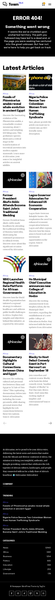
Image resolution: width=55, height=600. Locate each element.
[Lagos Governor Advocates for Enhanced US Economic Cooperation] (40, 180)
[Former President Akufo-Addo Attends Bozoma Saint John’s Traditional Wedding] (14, 180)
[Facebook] (11, 593)
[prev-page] (5, 423)
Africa (5, 93)
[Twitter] (37, 593)
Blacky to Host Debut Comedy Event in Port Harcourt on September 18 (39, 364)
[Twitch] (30, 593)
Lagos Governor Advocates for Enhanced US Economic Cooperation (40, 202)
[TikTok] (24, 593)
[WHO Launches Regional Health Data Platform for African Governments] (14, 264)
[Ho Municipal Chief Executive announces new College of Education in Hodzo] (40, 264)
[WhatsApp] (43, 593)
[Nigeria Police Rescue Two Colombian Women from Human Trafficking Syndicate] (40, 82)
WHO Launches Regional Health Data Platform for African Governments (13, 286)
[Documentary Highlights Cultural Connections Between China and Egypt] (14, 342)
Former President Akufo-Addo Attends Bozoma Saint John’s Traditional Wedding (14, 205)
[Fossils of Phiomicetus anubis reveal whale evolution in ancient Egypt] (14, 82)
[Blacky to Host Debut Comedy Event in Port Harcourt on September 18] (40, 342)
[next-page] (50, 423)
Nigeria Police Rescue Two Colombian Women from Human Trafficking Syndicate (38, 107)
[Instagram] (18, 593)
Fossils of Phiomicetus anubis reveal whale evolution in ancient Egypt (14, 104)
